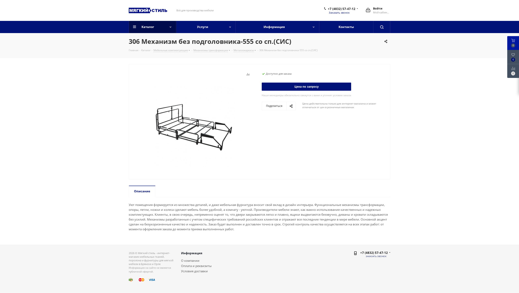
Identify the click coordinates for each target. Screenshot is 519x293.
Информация (191, 253)
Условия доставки (194, 271)
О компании (190, 261)
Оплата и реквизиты (196, 266)
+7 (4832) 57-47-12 (341, 9)
